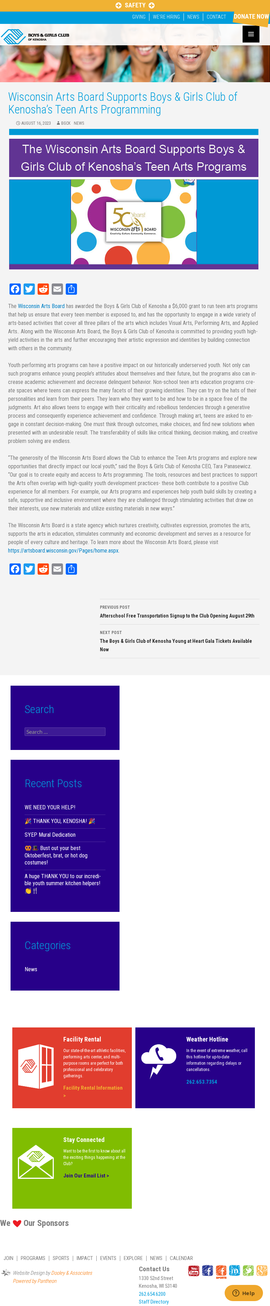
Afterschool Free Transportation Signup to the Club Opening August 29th (177, 612)
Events (108, 1258)
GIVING (139, 17)
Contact (216, 17)
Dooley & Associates (71, 1273)
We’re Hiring (166, 17)
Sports (61, 1258)
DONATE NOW (251, 16)
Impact (85, 1258)
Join (8, 1258)
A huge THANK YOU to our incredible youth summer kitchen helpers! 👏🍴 (63, 883)
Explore (133, 1258)
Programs (33, 1258)
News (193, 17)
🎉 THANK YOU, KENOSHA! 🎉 (60, 821)
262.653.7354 (201, 1082)
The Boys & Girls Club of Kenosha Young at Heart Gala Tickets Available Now (176, 641)
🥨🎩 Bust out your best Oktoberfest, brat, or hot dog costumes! (56, 855)
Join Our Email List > (86, 1176)
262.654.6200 (152, 1294)
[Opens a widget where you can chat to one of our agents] (243, 1293)
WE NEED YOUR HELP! (50, 807)
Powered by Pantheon (34, 1281)
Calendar (181, 1258)
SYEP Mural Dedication (50, 834)
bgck (65, 123)
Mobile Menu (251, 34)
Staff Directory (154, 1302)
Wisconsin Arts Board (41, 306)
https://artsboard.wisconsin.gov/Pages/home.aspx (63, 550)
